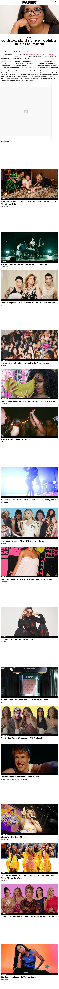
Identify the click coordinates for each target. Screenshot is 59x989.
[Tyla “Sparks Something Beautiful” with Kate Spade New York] (29, 383)
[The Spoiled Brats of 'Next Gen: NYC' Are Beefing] (29, 720)
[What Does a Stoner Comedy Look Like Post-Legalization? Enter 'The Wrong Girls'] (29, 183)
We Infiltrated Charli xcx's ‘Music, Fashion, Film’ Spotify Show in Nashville (29, 501)
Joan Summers (5, 740)
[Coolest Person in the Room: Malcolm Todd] (29, 758)
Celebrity (29, 37)
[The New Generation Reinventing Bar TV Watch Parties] (29, 344)
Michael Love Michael (25, 47)
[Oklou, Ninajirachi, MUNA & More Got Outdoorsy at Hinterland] (29, 284)
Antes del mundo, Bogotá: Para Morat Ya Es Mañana (24, 264)
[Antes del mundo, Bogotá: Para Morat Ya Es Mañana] (29, 246)
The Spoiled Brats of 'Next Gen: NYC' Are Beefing (22, 738)
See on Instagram (5, 138)
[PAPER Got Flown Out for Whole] (29, 421)
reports (24, 70)
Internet (4, 636)
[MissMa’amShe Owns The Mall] (29, 818)
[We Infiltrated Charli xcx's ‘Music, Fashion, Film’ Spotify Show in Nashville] (29, 481)
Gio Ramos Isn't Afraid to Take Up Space (18, 977)
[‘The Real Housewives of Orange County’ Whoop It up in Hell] (29, 898)
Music (3, 436)
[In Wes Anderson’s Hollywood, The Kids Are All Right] (29, 681)
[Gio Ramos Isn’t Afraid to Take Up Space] (29, 958)
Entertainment (5, 198)
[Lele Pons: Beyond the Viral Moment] (29, 621)
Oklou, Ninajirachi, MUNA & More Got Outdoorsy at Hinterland (28, 303)
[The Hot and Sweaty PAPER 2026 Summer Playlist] (29, 522)
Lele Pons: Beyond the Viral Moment (17, 639)
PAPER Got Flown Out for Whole (15, 439)
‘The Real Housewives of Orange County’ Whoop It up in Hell (27, 916)
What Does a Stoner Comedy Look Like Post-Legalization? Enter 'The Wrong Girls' (29, 202)
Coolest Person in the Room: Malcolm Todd (20, 777)
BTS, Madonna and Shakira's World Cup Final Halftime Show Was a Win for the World (27, 876)
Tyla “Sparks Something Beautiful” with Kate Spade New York (28, 401)
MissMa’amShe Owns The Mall (14, 837)
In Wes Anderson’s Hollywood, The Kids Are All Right (24, 700)
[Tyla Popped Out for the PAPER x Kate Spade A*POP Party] (29, 561)
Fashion (4, 576)
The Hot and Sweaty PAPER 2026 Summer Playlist (22, 541)
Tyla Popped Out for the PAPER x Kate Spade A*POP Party (26, 579)
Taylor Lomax (5, 206)
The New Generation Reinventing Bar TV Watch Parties (25, 363)
